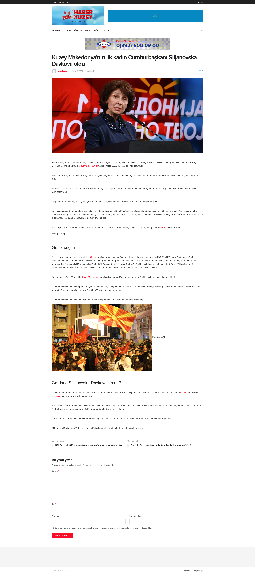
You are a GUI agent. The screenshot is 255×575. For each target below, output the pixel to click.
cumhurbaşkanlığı (89, 165)
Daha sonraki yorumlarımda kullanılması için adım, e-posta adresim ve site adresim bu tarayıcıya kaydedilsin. (103, 528)
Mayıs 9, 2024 (77, 71)
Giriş (201, 2)
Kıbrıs (68, 30)
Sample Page (198, 570)
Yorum (55, 470)
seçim (163, 227)
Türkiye (78, 30)
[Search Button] (202, 30)
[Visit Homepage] (78, 15)
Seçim (93, 257)
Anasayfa (57, 30)
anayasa (56, 395)
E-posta (56, 516)
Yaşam (88, 30)
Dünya (97, 30)
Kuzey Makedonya (90, 277)
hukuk (183, 392)
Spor (106, 30)
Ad (54, 504)
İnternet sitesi (135, 516)
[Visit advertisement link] (155, 16)
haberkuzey (62, 71)
